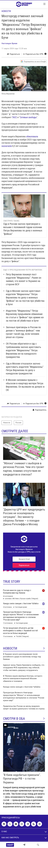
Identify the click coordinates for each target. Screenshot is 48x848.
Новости (6, 11)
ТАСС (14, 117)
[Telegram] (24, 845)
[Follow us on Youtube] (15, 824)
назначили (7, 146)
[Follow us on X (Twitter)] (9, 824)
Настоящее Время (9, 43)
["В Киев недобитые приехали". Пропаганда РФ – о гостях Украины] (24, 747)
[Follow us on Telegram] (27, 824)
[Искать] (38, 845)
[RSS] (33, 824)
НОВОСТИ (10, 648)
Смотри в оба (14, 719)
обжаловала (32, 136)
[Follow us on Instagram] (21, 824)
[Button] (13, 54)
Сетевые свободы (28, 117)
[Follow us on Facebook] (4, 824)
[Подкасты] (39, 824)
